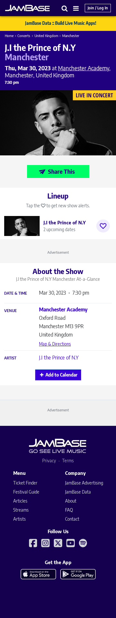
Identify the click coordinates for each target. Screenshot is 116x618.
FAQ (69, 510)
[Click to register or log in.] (103, 226)
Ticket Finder (25, 483)
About (70, 501)
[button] (65, 8)
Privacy (49, 460)
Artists (19, 519)
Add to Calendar (61, 375)
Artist (10, 358)
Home (9, 36)
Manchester (70, 36)
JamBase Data (78, 492)
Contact (72, 519)
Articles (20, 501)
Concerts (23, 36)
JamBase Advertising (84, 483)
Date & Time (15, 293)
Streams (21, 510)
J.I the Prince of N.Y (59, 357)
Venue (10, 311)
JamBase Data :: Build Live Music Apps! (60, 23)
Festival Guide (26, 492)
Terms (68, 460)
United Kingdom (46, 36)
